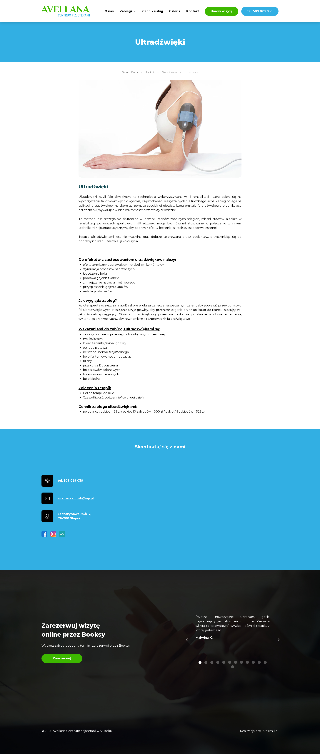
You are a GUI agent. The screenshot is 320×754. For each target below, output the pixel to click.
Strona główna (130, 72)
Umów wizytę (221, 11)
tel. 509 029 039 (260, 11)
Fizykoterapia (169, 72)
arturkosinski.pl (267, 731)
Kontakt (192, 11)
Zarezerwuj (62, 658)
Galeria (174, 11)
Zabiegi (126, 11)
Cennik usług (152, 11)
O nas (109, 11)
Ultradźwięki (93, 186)
